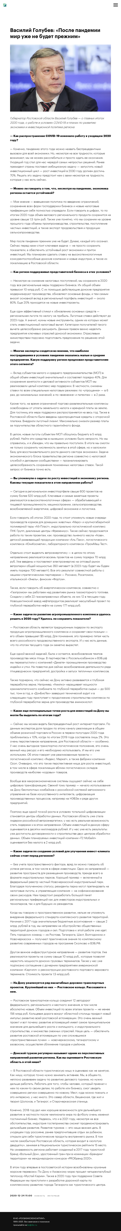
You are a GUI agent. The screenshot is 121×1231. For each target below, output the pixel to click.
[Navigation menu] (115, 5)
